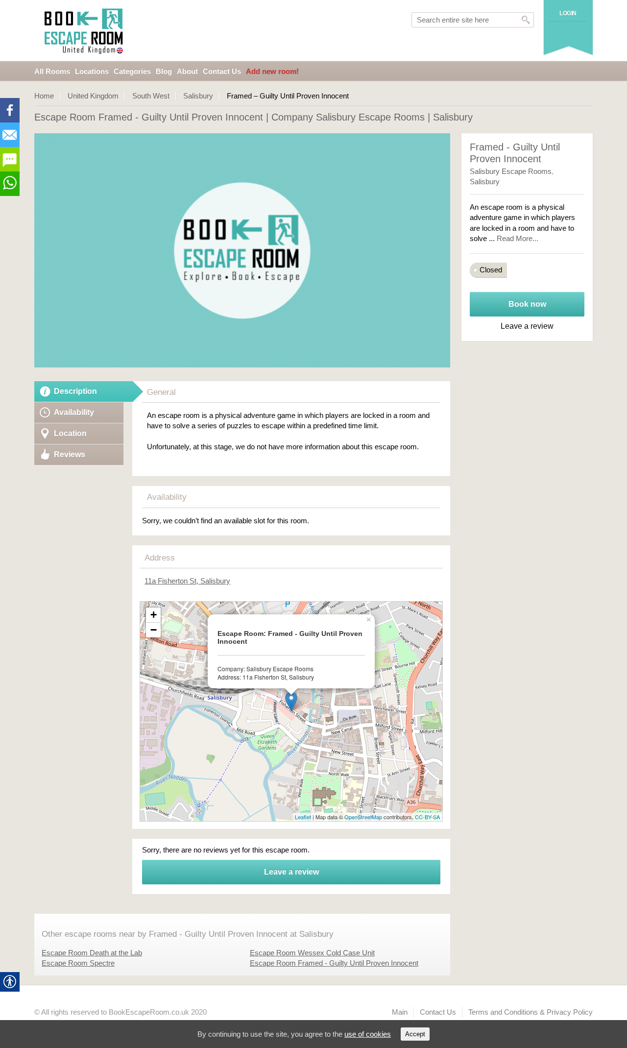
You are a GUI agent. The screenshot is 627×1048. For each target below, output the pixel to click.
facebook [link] (10, 110)
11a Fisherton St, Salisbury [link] (187, 581)
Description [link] (75, 391)
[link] (84, 30)
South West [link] (150, 96)
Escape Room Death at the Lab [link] (92, 953)
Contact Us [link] (222, 71)
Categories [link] (132, 71)
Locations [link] (92, 71)
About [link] (187, 71)
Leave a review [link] (291, 872)
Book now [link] (527, 304)
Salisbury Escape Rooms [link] (511, 171)
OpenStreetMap (363, 817)
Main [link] (400, 1012)
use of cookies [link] (367, 1034)
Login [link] (568, 13)
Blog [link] (164, 71)
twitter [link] (10, 134)
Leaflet (303, 817)
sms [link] (10, 159)
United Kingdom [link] (93, 96)
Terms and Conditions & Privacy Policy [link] (530, 1012)
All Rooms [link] (52, 71)
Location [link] (70, 433)
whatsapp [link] (10, 183)
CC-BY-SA (427, 817)
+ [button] (153, 615)
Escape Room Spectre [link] (78, 963)
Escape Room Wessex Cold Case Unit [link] (312, 953)
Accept (415, 1034)
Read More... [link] (517, 238)
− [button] (153, 630)
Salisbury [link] (198, 96)
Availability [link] (74, 412)
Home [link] (44, 96)
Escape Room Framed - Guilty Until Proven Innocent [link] (334, 963)
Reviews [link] (69, 454)
